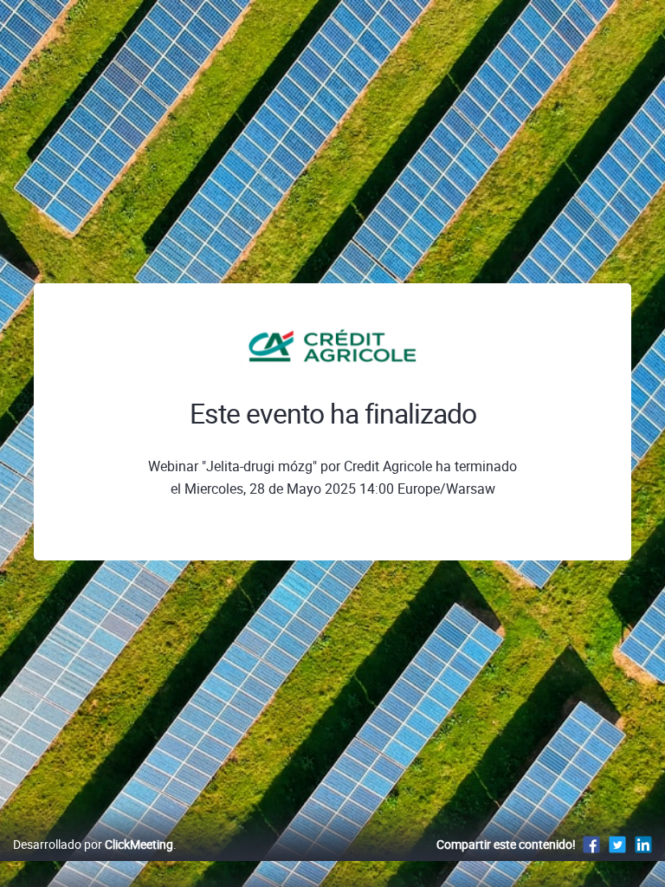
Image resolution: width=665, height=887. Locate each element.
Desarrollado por (93, 844)
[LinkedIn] (643, 844)
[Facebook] (591, 844)
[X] (617, 844)
